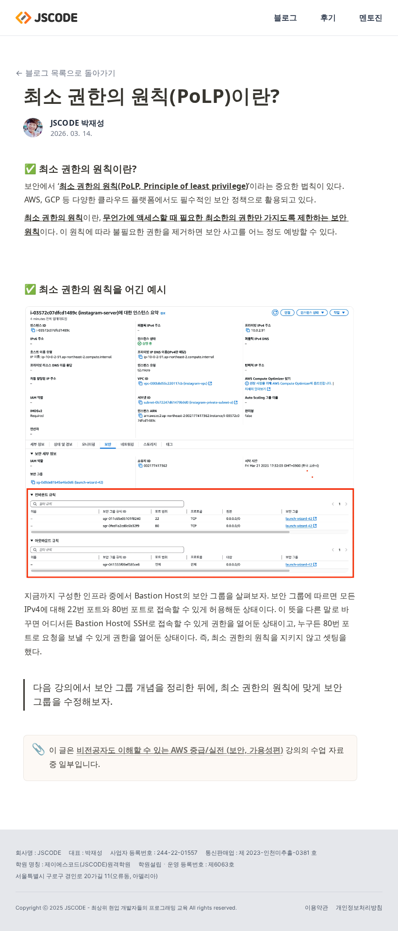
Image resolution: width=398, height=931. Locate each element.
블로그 (285, 17)
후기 (328, 17)
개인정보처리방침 (359, 907)
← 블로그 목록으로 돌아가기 (66, 73)
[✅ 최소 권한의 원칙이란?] (19, 166)
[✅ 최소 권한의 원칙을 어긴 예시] (19, 287)
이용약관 (316, 907)
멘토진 (370, 17)
